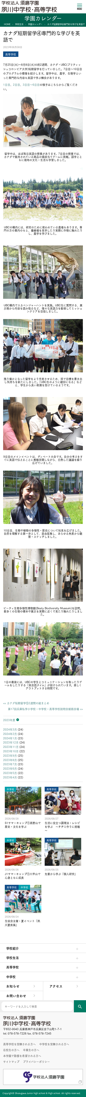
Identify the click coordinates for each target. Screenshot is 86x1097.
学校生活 (12, 957)
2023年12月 (11, 742)
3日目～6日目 (31, 84)
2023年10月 (11, 751)
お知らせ (13, 986)
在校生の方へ (11, 1050)
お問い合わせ (16, 995)
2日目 (16, 84)
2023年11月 (11, 747)
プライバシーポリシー (36, 1061)
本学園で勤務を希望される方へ (22, 1056)
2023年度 (9, 720)
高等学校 (12, 967)
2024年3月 (10, 729)
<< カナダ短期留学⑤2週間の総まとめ (26, 703)
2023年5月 (10, 773)
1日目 (6, 84)
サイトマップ (11, 1061)
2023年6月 (10, 768)
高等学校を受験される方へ (19, 1044)
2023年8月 (10, 760)
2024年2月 (10, 734)
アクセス (56, 986)
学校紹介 (12, 948)
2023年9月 (10, 755)
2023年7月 (10, 764)
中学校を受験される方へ (54, 1044)
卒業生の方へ (31, 1050)
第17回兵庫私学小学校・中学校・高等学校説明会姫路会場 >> (45, 708)
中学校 (11, 976)
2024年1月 (10, 738)
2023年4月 (10, 777)
